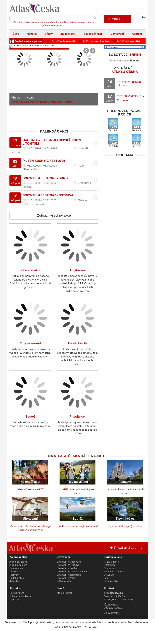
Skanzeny (109, 568)
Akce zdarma (16, 568)
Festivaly (14, 575)
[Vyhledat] (94, 18)
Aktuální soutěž (64, 593)
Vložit (115, 19)
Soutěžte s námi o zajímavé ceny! (77, 526)
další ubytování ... (65, 581)
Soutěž (30, 416)
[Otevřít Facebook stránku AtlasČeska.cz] (125, 47)
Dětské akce (15, 571)
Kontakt (137, 33)
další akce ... (15, 581)
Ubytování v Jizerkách (68, 568)
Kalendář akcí (93, 33)
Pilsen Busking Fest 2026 (44, 160)
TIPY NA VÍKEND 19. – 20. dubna (130, 98)
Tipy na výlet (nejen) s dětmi (125, 526)
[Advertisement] (124, 182)
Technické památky (114, 571)
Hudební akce (16, 578)
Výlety (49, 33)
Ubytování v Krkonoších (69, 561)
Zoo (106, 578)
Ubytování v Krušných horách (72, 571)
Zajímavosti (67, 33)
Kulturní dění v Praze (20, 596)
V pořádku (91, 627)
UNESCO (109, 575)
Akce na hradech (18, 561)
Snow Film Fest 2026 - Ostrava (48, 195)
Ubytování (117, 33)
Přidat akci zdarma (127, 548)
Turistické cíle (77, 343)
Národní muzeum (24, 97)
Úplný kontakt (111, 613)
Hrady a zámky (111, 561)
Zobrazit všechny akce (54, 215)
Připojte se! (77, 416)
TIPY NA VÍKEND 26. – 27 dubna (130, 83)
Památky (31, 33)
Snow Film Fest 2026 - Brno (45, 178)
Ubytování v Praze (66, 578)
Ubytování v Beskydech (69, 575)
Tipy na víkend (30, 343)
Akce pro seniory (18, 565)
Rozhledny (109, 565)
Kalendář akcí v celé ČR (30, 489)
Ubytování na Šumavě (68, 565)
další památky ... (112, 581)
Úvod (16, 33)
